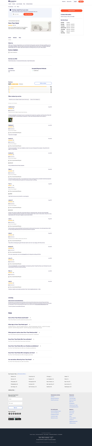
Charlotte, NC (32, 376)
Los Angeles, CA (50, 379)
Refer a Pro (71, 401)
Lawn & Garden (19, 3)
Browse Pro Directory (55, 398)
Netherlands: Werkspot (53, 434)
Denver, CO (13, 379)
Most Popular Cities (12, 374)
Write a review (43, 83)
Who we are (71, 412)
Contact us (71, 419)
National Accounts (54, 417)
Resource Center (72, 400)
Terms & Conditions (52, 439)
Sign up (15, 407)
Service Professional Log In (56, 411)
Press (70, 416)
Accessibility (51, 437)
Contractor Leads (54, 416)
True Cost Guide (72, 398)
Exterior (13, 3)
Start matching (28, 14)
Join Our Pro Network (55, 412)
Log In (75, 1)
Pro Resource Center (55, 414)
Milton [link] (18, 6)
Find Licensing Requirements (40, 304)
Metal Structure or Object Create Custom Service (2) (19, 99)
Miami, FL (67, 379)
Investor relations (72, 417)
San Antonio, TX (68, 384)
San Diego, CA (14, 386)
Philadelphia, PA (14, 384)
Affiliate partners (72, 423)
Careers (70, 414)
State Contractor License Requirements (15, 300)
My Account (71, 396)
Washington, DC (68, 386)
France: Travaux (32, 434)
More (24, 3)
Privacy (40, 437)
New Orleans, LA (50, 381)
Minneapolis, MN (32, 381)
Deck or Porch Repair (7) (35, 99)
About (9, 37)
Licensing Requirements (73, 406)
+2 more (24, 28)
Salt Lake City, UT (50, 384)
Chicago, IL (49, 376)
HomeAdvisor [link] (10, 6)
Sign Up (81, 1)
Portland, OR (31, 384)
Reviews (15, 37)
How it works (71, 411)
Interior (10, 3)
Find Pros (52, 396)
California (43, 437)
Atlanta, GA (13, 376)
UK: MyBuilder (60, 434)
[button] (10, 120)
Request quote (71, 10)
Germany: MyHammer (39, 434)
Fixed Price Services (54, 400)
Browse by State (21, 373)
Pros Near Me (71, 403)
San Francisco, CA (33, 386)
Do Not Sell (47, 437)
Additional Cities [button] (11, 390)
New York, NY (67, 381)
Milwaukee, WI (14, 381)
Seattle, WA (49, 386)
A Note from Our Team (73, 405)
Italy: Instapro (46, 434)
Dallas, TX (67, 376)
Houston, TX (31, 379)
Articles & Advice (29, 3)
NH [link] (15, 6)
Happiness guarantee (73, 421)
